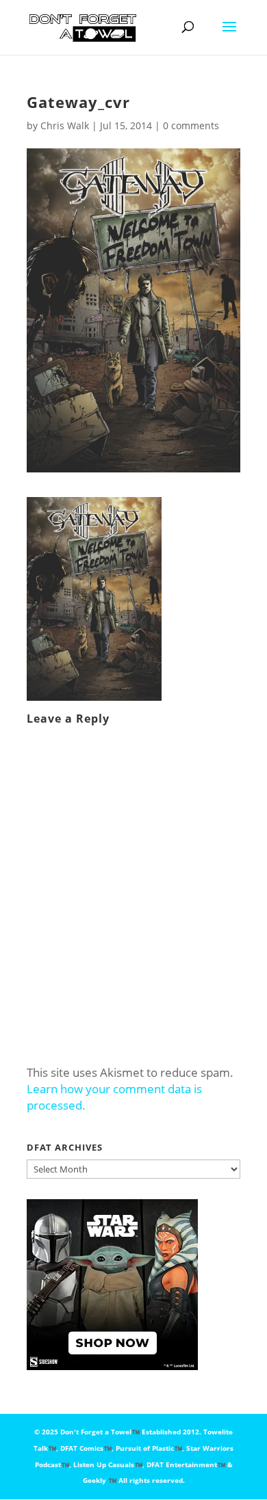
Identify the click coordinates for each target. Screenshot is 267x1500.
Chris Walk (64, 125)
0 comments (191, 125)
